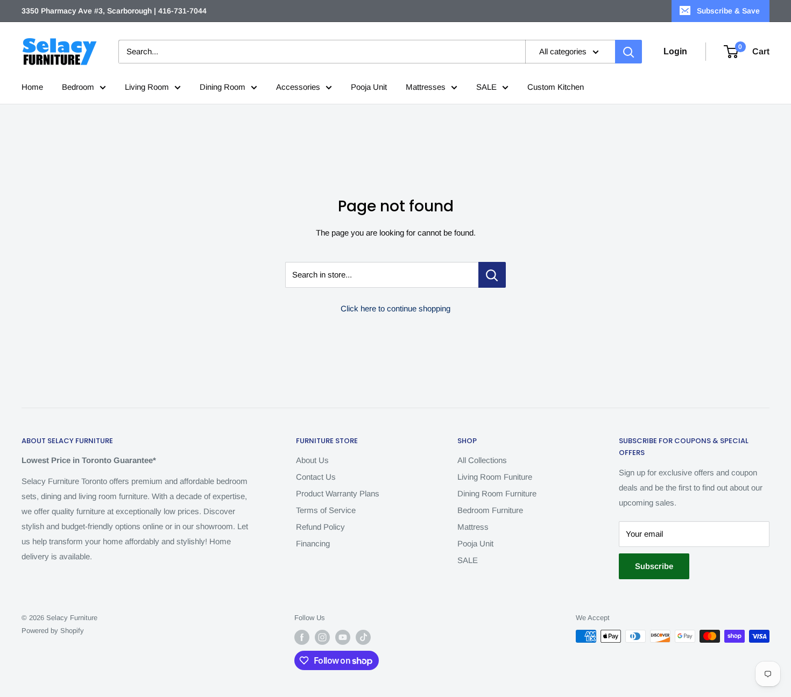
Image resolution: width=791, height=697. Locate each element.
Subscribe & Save (728, 10)
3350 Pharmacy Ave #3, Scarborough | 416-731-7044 (114, 10)
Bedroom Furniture (490, 510)
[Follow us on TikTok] (363, 637)
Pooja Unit (369, 86)
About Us (312, 460)
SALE (486, 86)
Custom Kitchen (555, 86)
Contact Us (316, 476)
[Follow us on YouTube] (342, 637)
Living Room (147, 86)
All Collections (482, 460)
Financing (313, 543)
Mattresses (426, 86)
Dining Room (222, 86)
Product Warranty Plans (337, 493)
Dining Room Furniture (496, 493)
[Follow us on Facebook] (301, 637)
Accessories (298, 86)
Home (32, 86)
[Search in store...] (492, 275)
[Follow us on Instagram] (322, 637)
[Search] (628, 51)
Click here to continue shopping (395, 308)
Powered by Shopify (53, 631)
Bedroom (78, 86)
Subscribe (654, 566)
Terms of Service (326, 510)
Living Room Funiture (494, 476)
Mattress (473, 526)
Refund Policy (320, 526)
